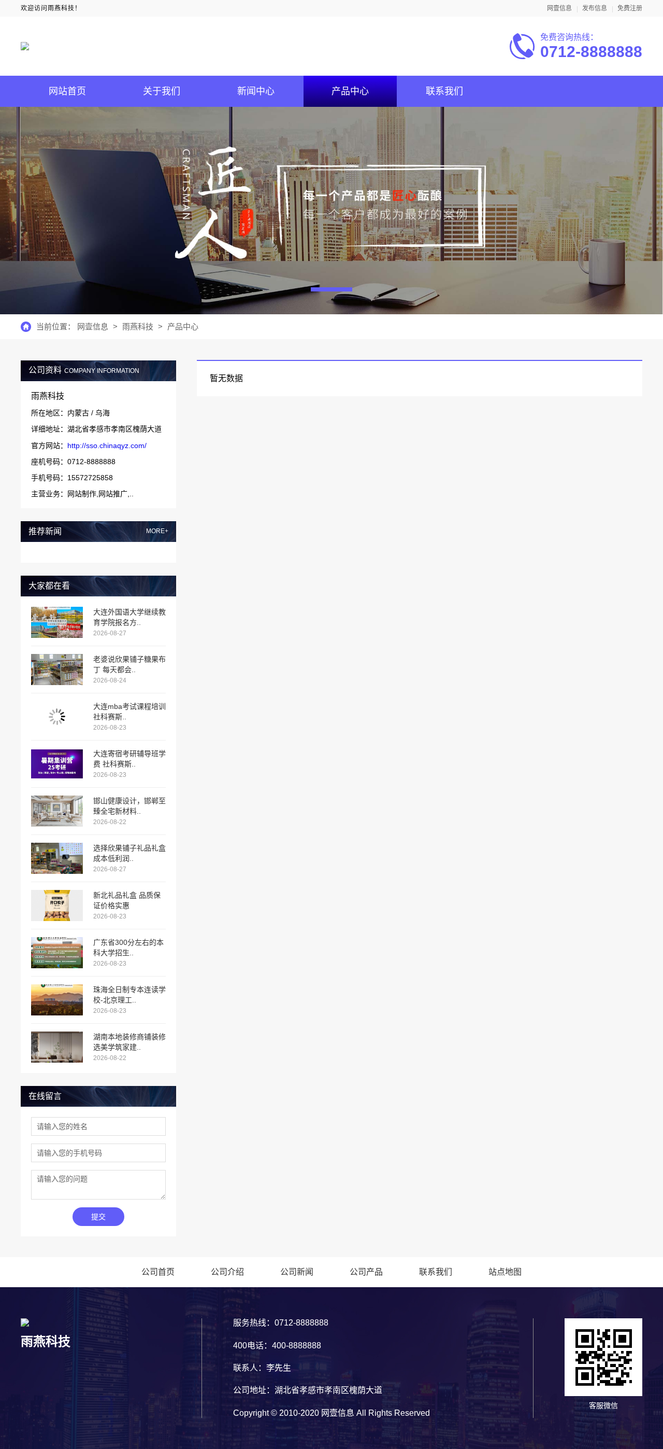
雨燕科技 (137, 326)
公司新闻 (296, 1271)
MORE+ (157, 531)
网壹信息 (559, 8)
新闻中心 (256, 91)
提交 (98, 1217)
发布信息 (594, 8)
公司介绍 (227, 1271)
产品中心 (350, 91)
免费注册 (629, 8)
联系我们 (444, 91)
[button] (331, 289)
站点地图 (505, 1271)
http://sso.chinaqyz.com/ (107, 445)
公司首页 (158, 1271)
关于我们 (161, 91)
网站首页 (67, 91)
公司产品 (366, 1271)
